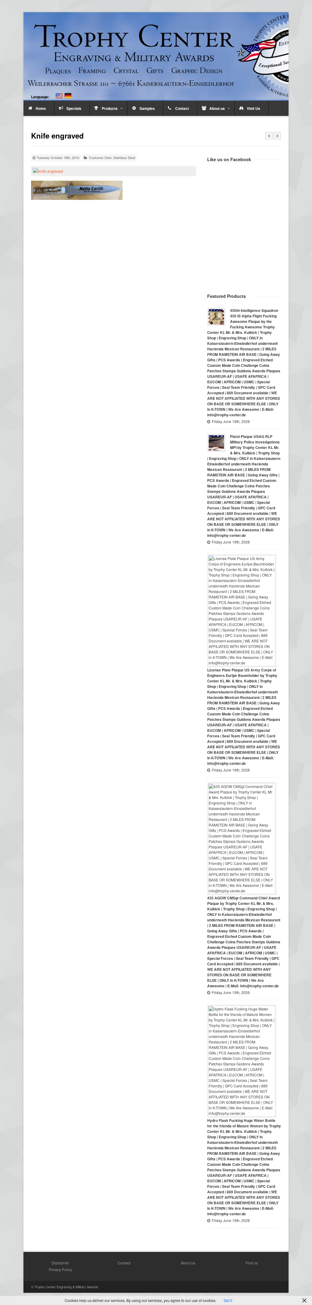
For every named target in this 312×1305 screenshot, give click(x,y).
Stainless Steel (124, 157)
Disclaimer (60, 1262)
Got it (228, 1300)
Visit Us (253, 108)
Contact (182, 108)
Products (110, 108)
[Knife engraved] (113, 171)
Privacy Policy (60, 1269)
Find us (252, 1262)
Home (41, 108)
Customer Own (100, 157)
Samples (147, 108)
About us (217, 108)
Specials (73, 108)
